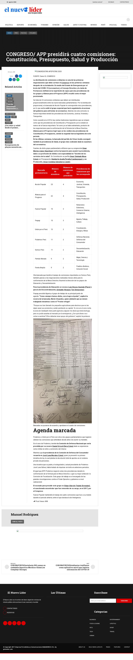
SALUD (66, 25)
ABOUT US (82, 647)
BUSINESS (93, 619)
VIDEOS (124, 25)
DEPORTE (20, 25)
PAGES (108, 647)
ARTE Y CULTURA (79, 25)
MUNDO (94, 25)
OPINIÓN (55, 25)
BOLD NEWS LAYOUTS (95, 647)
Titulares (33, 33)
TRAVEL (112, 631)
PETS (91, 627)
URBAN (92, 635)
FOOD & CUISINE (95, 623)
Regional (10, 101)
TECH (91, 631)
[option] (62, 71)
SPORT (112, 627)
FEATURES (117, 647)
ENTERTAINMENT (115, 619)
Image (9, 33)
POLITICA (9, 25)
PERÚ (103, 25)
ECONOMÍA (32, 25)
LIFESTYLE (113, 623)
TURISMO (44, 25)
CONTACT (127, 647)
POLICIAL (113, 25)
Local (13, 117)
